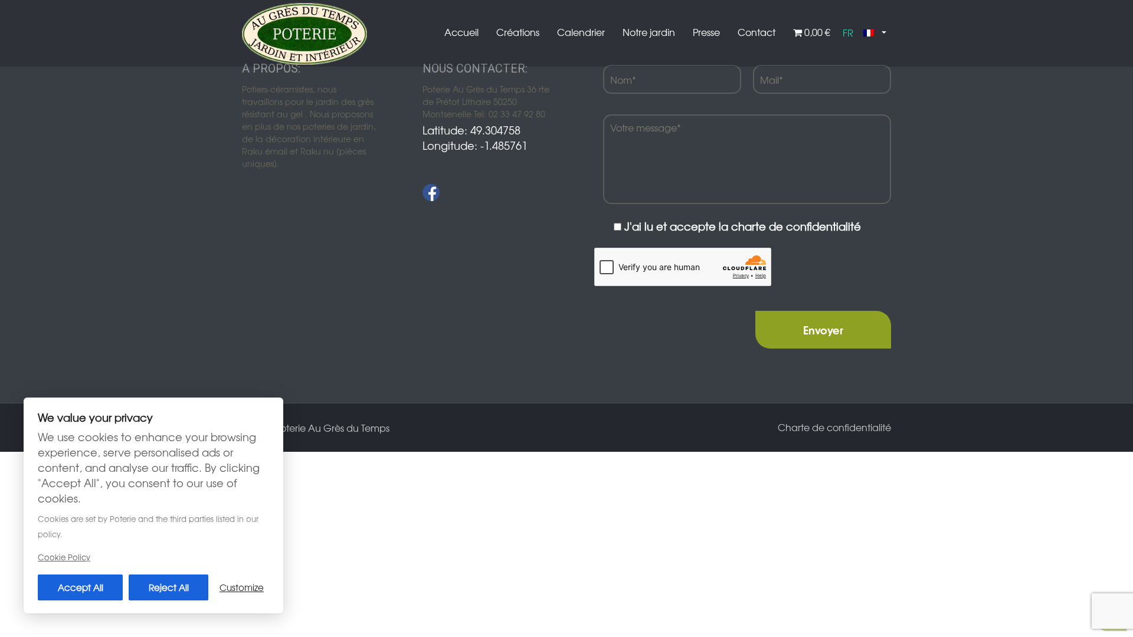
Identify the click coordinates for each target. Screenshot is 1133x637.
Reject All (169, 587)
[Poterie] (304, 32)
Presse (706, 32)
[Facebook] (431, 192)
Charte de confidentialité (834, 427)
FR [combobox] (848, 32)
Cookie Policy (64, 557)
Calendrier (581, 32)
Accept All (80, 587)
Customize (242, 587)
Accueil (461, 32)
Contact (756, 32)
